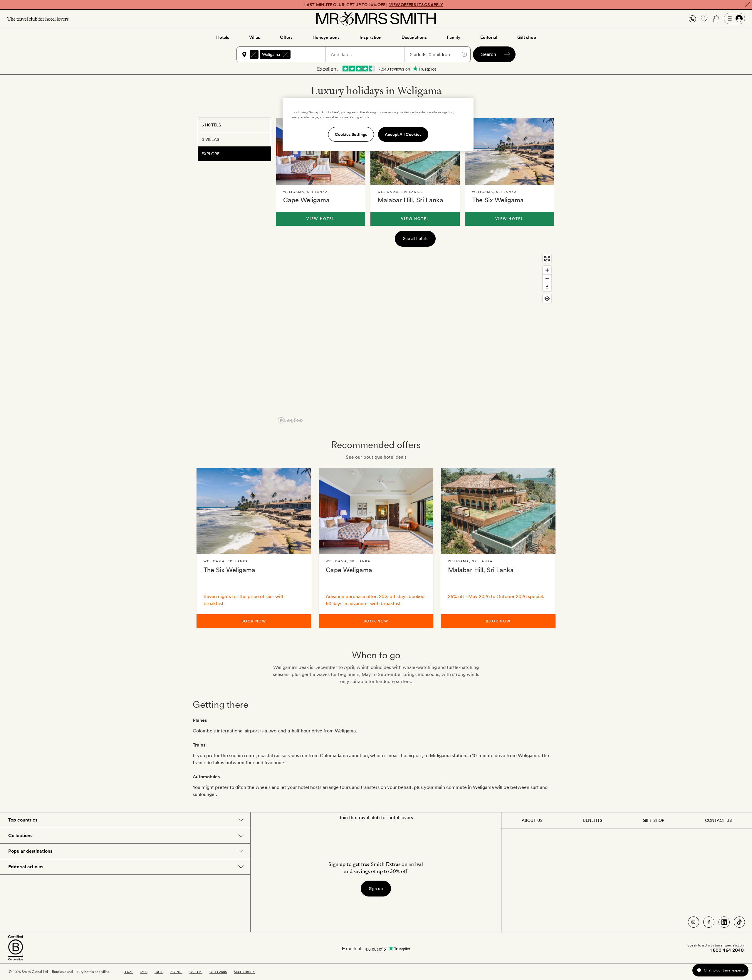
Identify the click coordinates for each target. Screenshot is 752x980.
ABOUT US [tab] (532, 820)
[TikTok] (739, 922)
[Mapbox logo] (290, 420)
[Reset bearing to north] (547, 287)
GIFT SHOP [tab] (653, 820)
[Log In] (734, 18)
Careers (195, 972)
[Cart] (715, 18)
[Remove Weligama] (285, 54)
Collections (20, 835)
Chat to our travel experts (724, 970)
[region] (415, 338)
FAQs (143, 972)
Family (453, 37)
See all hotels (415, 238)
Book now (253, 621)
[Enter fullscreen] (547, 258)
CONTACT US (718, 820)
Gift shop (526, 37)
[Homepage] (376, 18)
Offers (286, 37)
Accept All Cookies (403, 134)
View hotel (320, 219)
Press (159, 972)
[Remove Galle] (253, 54)
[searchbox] (311, 54)
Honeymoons (326, 37)
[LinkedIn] (724, 922)
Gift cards (218, 972)
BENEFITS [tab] (592, 820)
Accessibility (244, 972)
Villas (254, 37)
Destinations (414, 37)
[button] (692, 18)
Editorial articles (25, 866)
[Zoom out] (547, 278)
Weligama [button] (271, 54)
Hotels (222, 37)
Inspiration (371, 37)
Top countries (22, 820)
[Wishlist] (704, 18)
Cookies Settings (351, 134)
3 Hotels (211, 125)
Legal (128, 972)
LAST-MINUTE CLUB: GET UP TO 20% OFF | (373, 4)
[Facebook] (708, 922)
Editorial (488, 37)
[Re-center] (547, 298)
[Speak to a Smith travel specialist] (692, 18)
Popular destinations (30, 851)
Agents (176, 972)
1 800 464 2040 (727, 950)
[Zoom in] (547, 270)
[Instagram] (693, 922)
